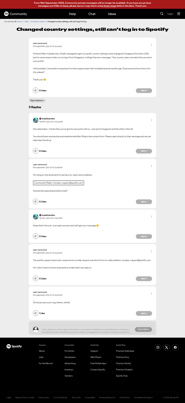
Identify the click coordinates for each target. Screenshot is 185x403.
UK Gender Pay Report (143, 397)
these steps (109, 5)
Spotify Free (122, 375)
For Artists (69, 350)
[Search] (162, 14)
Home (19, 21)
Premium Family (123, 363)
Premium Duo (122, 357)
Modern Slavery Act (107, 397)
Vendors (69, 375)
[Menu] (178, 14)
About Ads (76, 397)
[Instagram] (158, 347)
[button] (151, 45)
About (42, 350)
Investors (69, 369)
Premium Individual (125, 350)
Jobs (41, 357)
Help (72, 14)
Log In (170, 13)
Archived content (38, 21)
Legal (9, 397)
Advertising (70, 363)
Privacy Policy (43, 397)
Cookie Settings (60, 397)
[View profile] (35, 119)
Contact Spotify (97, 369)
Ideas (112, 14)
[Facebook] (175, 347)
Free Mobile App (98, 363)
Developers (70, 357)
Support (94, 350)
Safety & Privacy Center (24, 397)
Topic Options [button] (36, 100)
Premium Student (124, 369)
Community (18, 14)
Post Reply (143, 329)
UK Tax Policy (125, 397)
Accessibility (90, 397)
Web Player (95, 357)
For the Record (46, 363)
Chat (91, 14)
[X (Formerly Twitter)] (166, 347)
